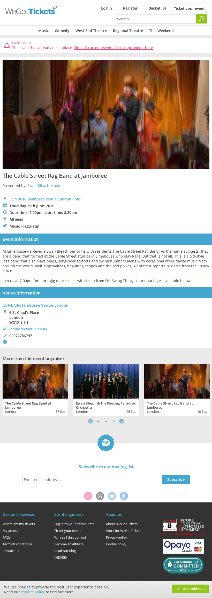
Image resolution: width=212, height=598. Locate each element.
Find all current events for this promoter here (113, 47)
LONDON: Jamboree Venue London (40, 199)
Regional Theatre (128, 30)
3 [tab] (113, 421)
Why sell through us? (70, 537)
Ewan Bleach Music (44, 185)
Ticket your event (189, 8)
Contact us (11, 550)
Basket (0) (157, 8)
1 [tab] (98, 421)
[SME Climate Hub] (183, 572)
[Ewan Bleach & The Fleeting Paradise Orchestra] (106, 381)
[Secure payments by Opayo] (183, 552)
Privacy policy (116, 537)
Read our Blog (65, 550)
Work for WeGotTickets (123, 530)
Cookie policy (116, 544)
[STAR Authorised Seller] (183, 534)
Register (130, 8)
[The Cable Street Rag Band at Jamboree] (35, 381)
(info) (76, 199)
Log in (106, 8)
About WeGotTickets (122, 524)
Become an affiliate (69, 544)
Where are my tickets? (19, 524)
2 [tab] (106, 421)
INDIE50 (60, 557)
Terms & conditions (17, 544)
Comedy (62, 30)
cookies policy (33, 591)
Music (43, 30)
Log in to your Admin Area (74, 524)
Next (121, 421)
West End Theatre (91, 30)
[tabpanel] (35, 389)
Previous (90, 421)
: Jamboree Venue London (36, 305)
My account (12, 530)
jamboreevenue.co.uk (28, 329)
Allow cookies (189, 588)
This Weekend (161, 30)
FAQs (7, 537)
